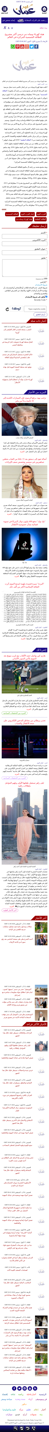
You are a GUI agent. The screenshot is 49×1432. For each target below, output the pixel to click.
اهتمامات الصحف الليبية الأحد (17, 1270)
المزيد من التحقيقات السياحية (14, 713)
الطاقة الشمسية (12, 214)
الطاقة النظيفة (26, 140)
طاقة (41, 28)
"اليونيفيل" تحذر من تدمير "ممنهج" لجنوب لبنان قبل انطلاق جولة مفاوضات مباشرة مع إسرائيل (17, 992)
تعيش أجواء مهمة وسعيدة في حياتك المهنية (17, 1195)
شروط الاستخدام (41, 285)
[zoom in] (5, 27)
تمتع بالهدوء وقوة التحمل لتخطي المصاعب (17, 1145)
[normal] (8, 27)
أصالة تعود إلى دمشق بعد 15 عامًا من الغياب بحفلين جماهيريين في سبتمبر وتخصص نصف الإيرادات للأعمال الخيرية (24, 462)
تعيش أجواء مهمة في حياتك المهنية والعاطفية (17, 1133)
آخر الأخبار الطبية (9, 910)
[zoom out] (12, 27)
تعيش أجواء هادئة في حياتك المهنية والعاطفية (17, 1058)
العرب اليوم (41, 214)
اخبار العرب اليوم (27, 214)
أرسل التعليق (40, 315)
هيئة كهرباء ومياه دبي (24, 219)
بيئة (46, 28)
